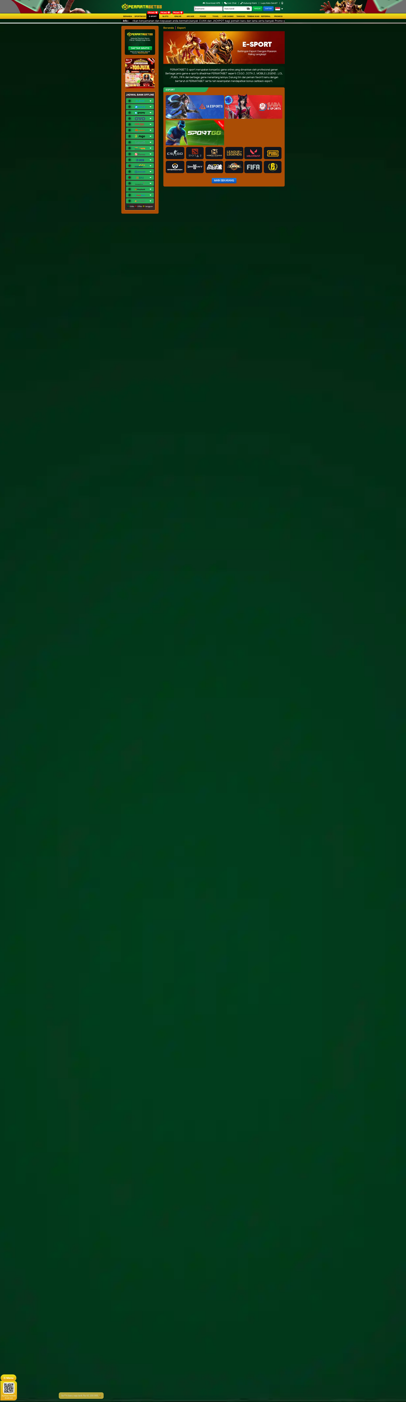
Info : (126, 20)
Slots (165, 16)
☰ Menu (8, 1377)
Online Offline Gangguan (141, 206)
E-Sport (153, 16)
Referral (266, 16)
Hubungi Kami (249, 3)
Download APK (213, 3)
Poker (203, 16)
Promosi (278, 16)
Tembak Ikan (253, 16)
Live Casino (228, 16)
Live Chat (231, 3)
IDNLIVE (177, 16)
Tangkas (240, 16)
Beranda (127, 16)
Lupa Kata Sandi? (269, 3)
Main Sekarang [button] (224, 180)
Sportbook (140, 16)
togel (216, 16)
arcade (190, 16)
